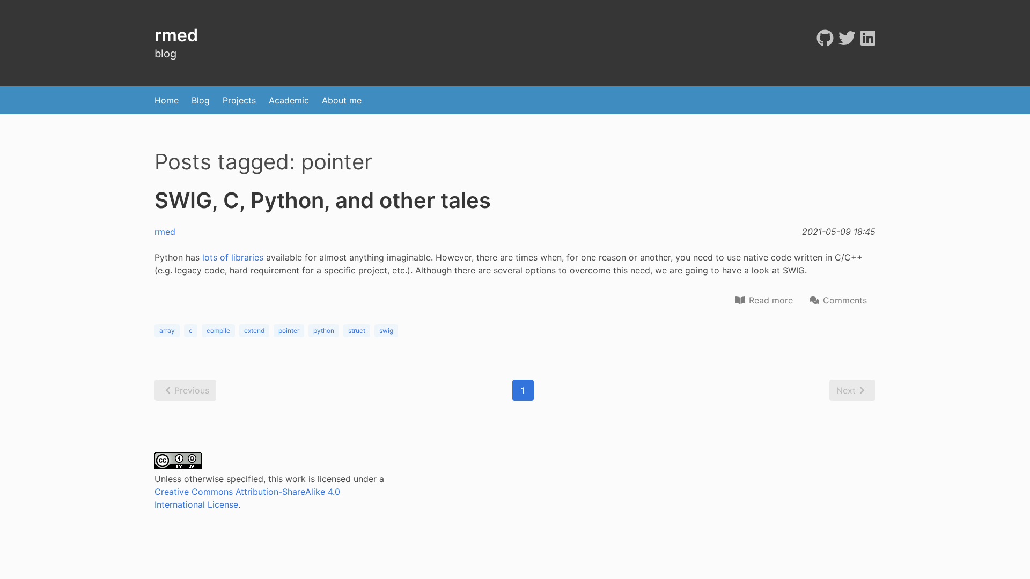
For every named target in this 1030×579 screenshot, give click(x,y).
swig (386, 330)
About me (342, 100)
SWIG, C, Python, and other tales (322, 200)
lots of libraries (232, 257)
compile (218, 330)
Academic (289, 100)
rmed (164, 231)
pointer (288, 330)
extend (254, 330)
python (323, 330)
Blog (201, 100)
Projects (239, 100)
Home (166, 100)
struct (356, 330)
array (167, 330)
